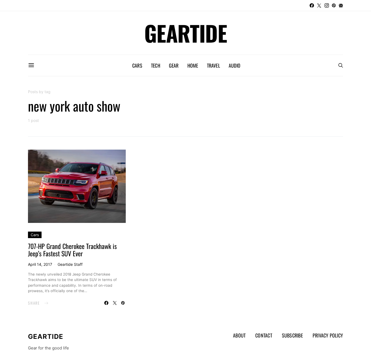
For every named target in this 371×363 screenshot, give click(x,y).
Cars (137, 65)
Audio (234, 65)
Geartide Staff (70, 264)
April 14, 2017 (40, 264)
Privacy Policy (328, 335)
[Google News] (341, 5)
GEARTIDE (185, 33)
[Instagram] (327, 5)
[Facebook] (312, 5)
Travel (213, 65)
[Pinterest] (334, 5)
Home (192, 65)
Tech (155, 65)
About (239, 335)
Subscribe (292, 335)
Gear (174, 65)
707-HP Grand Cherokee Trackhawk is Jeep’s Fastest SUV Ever (72, 249)
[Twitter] (319, 5)
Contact (263, 335)
